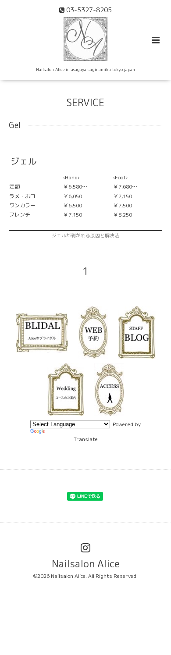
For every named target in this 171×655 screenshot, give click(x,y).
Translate (86, 439)
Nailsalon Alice (86, 563)
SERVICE (85, 102)
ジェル (24, 161)
